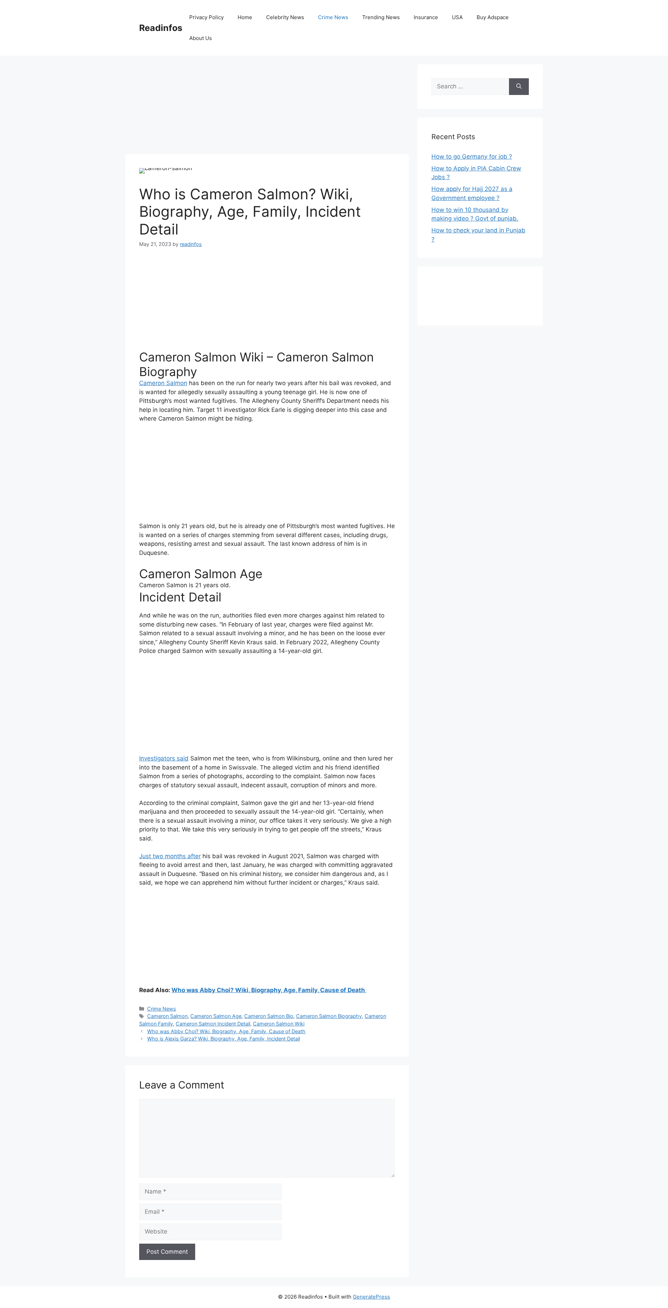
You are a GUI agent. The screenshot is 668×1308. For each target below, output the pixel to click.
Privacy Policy (206, 17)
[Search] (519, 86)
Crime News (333, 17)
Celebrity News (285, 17)
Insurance (426, 17)
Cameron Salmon (163, 383)
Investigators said (164, 758)
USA (457, 17)
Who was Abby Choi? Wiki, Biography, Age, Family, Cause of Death (269, 990)
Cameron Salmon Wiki (278, 1024)
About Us (200, 38)
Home (245, 17)
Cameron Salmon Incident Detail (213, 1024)
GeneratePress (371, 1296)
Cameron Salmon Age (215, 1016)
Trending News (381, 17)
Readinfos (160, 28)
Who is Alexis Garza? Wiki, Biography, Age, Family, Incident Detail (223, 1039)
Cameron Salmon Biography (329, 1016)
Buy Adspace (493, 17)
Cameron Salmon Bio (268, 1016)
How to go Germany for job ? (471, 156)
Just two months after (170, 856)
